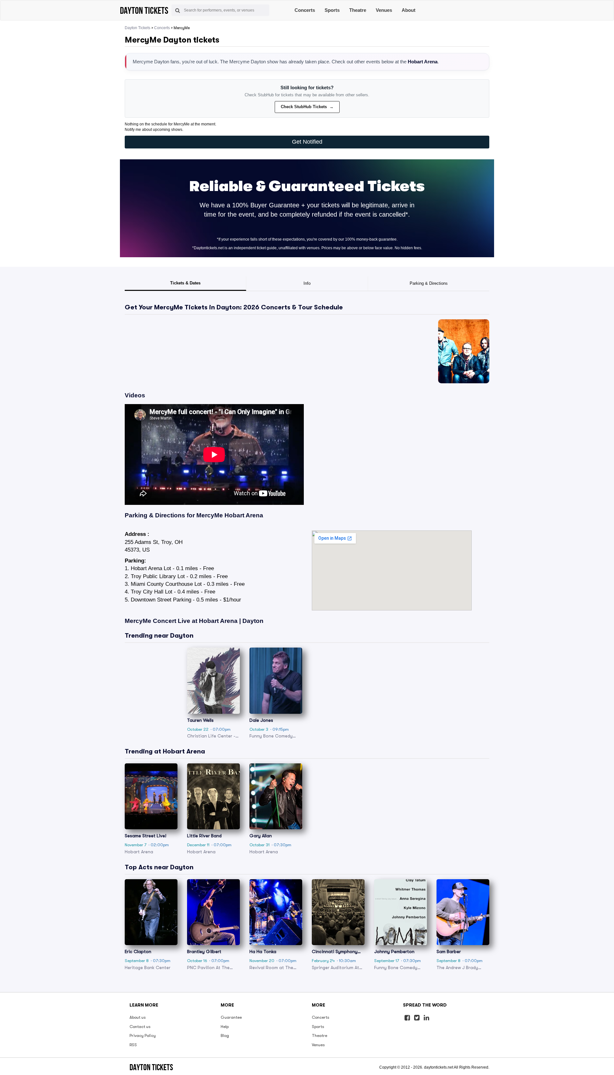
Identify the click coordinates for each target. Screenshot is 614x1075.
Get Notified (307, 142)
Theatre (357, 10)
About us (138, 1017)
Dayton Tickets (137, 28)
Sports (332, 10)
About (408, 10)
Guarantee (231, 1017)
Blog (225, 1035)
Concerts (305, 10)
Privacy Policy (143, 1035)
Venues (384, 10)
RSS (133, 1044)
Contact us (140, 1026)
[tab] (185, 283)
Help (225, 1026)
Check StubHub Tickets (307, 106)
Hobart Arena (422, 61)
